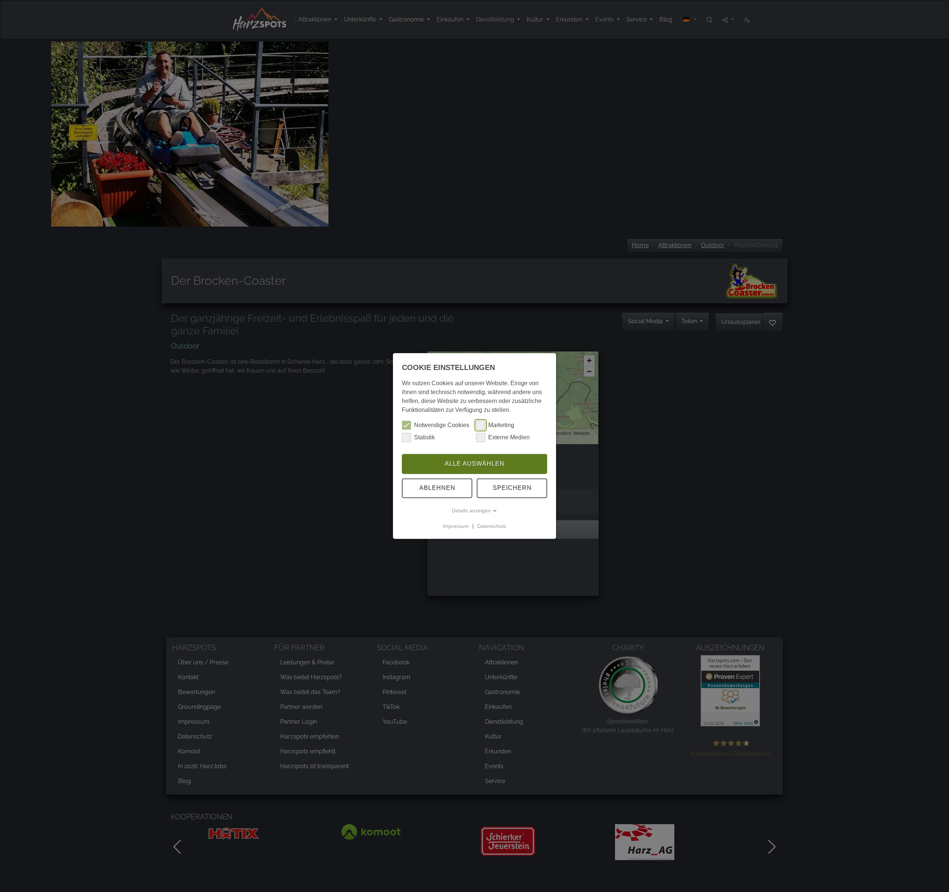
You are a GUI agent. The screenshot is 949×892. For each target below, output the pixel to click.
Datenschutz (491, 526)
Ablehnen (437, 488)
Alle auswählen (475, 463)
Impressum (456, 526)
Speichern (512, 488)
